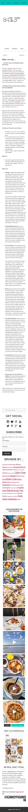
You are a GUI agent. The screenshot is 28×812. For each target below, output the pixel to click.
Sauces (3, 493)
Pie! (16, 487)
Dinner (19, 476)
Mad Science (17, 485)
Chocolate (9, 469)
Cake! (4, 469)
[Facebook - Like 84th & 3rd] (11, 798)
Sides (6, 493)
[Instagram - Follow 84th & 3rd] (6, 798)
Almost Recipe (5, 464)
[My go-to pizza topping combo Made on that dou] (14, 711)
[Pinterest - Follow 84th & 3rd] (19, 798)
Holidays (9, 482)
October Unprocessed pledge (17, 73)
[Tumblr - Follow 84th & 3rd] (22, 798)
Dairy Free (20, 472)
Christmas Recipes (21, 469)
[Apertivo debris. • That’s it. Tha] (14, 596)
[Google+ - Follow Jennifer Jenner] (24, 801)
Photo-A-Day (12, 487)
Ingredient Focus (15, 482)
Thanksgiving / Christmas (12, 496)
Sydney (4, 496)
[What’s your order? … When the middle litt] (14, 665)
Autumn (18, 464)
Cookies (13, 473)
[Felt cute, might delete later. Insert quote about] (14, 549)
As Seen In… (22, 55)
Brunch (23, 467)
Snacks (9, 493)
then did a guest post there (10, 75)
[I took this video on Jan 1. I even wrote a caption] (14, 642)
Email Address (5, 440)
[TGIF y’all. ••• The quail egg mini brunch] (14, 573)
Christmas (14, 469)
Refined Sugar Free (15, 490)
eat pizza (19, 100)
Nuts (22, 485)
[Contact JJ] (24, 798)
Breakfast (17, 467)
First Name (5, 446)
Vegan (5, 498)
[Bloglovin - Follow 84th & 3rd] (8, 798)
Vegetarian (12, 498)
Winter (18, 499)
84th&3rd (14, 12)
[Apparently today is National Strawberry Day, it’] (14, 619)
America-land (12, 464)
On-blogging (6, 487)
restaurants (17, 101)
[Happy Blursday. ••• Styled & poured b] (14, 688)
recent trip (10, 68)
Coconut (4, 473)
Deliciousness (6, 476)
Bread (12, 467)
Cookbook (9, 473)
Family (23, 476)
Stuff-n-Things (14, 493)
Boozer (9, 467)
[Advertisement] (14, 35)
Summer (19, 493)
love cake (12, 100)
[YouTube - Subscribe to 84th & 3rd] (16, 798)
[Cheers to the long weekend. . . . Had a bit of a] (14, 526)
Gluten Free (11, 478)
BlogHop (4, 467)
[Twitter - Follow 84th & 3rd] (14, 798)
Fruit (3, 479)
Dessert (13, 475)
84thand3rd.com (12, 771)
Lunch (12, 485)
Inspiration (6, 484)
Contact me (18, 792)
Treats (20, 495)
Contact (5, 55)
